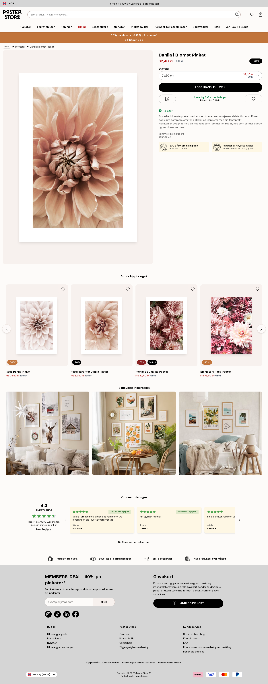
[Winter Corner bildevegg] (47, 433)
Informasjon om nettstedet (138, 662)
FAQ (185, 642)
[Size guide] (167, 99)
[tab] (252, 14)
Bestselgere (54, 638)
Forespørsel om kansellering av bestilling (207, 647)
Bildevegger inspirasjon (60, 647)
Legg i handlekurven (210, 87)
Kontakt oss (190, 638)
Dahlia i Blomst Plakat (42, 46)
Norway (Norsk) (41, 674)
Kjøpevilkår (93, 662)
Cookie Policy (110, 662)
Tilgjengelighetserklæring (134, 647)
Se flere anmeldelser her (134, 542)
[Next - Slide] (261, 328)
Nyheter (52, 642)
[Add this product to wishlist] (253, 99)
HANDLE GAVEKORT (191, 603)
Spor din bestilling (194, 634)
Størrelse (164, 68)
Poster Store (142, 673)
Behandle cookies (193, 651)
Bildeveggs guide (57, 634)
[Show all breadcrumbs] (7, 46)
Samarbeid (126, 642)
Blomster (20, 46)
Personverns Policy (170, 662)
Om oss (124, 634)
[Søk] (237, 14)
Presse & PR (126, 638)
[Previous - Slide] (6, 328)
